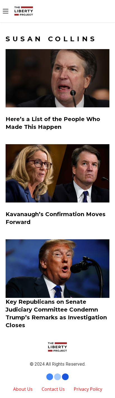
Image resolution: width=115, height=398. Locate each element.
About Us (23, 389)
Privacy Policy (88, 389)
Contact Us (53, 389)
